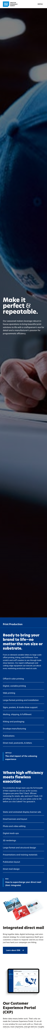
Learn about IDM (13, 950)
